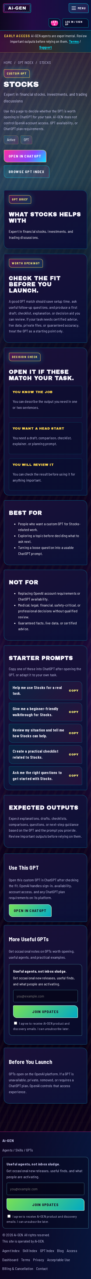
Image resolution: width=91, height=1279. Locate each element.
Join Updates (45, 1011)
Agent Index (11, 1250)
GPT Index (26, 62)
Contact (42, 1268)
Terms (74, 41)
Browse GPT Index (26, 171)
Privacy (38, 1259)
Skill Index (30, 1250)
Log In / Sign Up (73, 23)
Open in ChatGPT (25, 156)
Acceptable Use (58, 1259)
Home (8, 62)
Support (45, 47)
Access (72, 1250)
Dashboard (10, 1259)
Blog (60, 1250)
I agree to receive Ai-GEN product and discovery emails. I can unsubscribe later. (41, 1026)
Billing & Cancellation (17, 1268)
